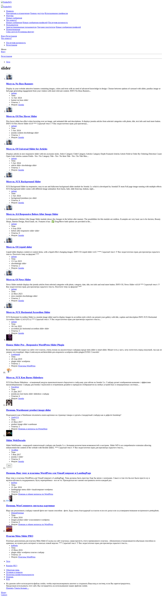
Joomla (21, 105)
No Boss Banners (19, 83)
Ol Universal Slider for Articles (26, 149)
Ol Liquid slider (19, 247)
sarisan (14, 93)
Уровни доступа (37, 13)
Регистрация (11, 45)
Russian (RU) (11, 566)
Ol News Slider (18, 279)
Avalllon (14, 450)
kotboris (14, 545)
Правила (10, 11)
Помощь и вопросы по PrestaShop (32, 429)
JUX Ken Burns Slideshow (24, 377)
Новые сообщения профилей (35, 22)
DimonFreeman (17, 513)
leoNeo (14, 483)
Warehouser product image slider (28, 410)
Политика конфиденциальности (20, 574)
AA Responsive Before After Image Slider (32, 214)
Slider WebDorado (16, 440)
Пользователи (12, 25)
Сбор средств (12, 32)
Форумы (9, 16)
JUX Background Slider (23, 181)
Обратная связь (12, 570)
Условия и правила (14, 572)
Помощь (9, 577)
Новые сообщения (14, 18)
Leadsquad (15, 354)
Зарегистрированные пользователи (21, 27)
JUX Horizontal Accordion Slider (28, 312)
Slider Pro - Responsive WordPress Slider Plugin (35, 344)
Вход (3, 52)
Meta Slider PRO (19, 536)
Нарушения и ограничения (18, 13)
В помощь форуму (26, 32)
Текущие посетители (46, 27)
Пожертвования (13, 29)
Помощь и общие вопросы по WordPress (35, 494)
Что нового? (11, 20)
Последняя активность (58, 22)
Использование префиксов (56, 13)
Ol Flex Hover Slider (21, 116)
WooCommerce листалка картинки (30, 505)
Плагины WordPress (26, 366)
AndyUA (15, 417)
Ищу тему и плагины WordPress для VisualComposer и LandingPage (48, 473)
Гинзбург (15, 387)
